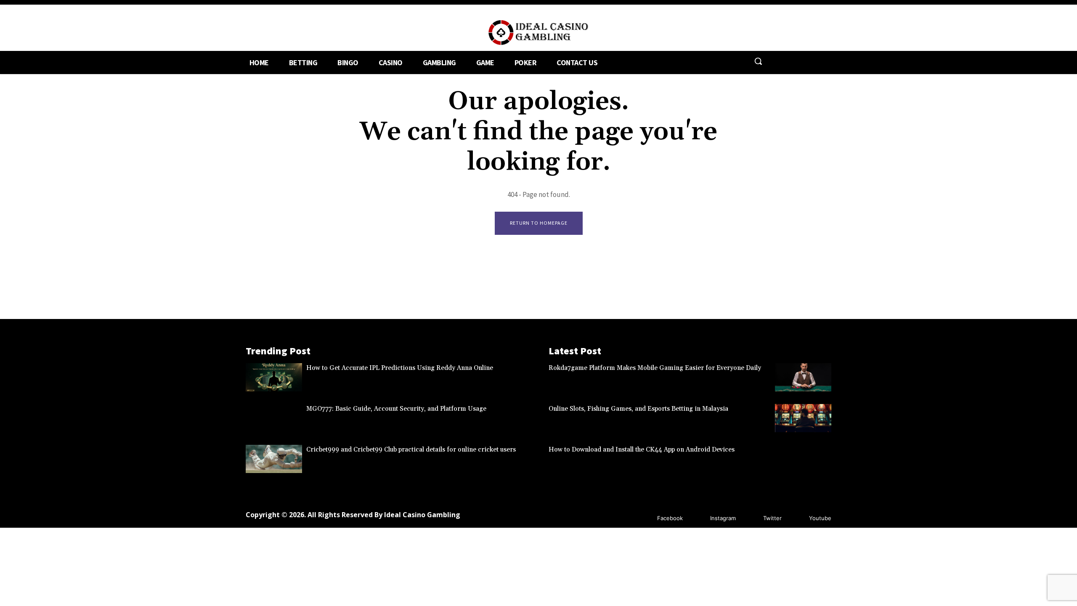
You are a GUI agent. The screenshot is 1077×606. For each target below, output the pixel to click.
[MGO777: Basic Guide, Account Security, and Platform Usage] (274, 418)
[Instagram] (697, 518)
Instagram (723, 518)
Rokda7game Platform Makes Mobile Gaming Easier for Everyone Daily (655, 368)
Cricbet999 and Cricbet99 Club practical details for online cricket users (411, 450)
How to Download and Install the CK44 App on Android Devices (642, 450)
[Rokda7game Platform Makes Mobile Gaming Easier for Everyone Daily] (803, 377)
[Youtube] (796, 518)
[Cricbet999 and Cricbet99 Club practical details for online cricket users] (274, 459)
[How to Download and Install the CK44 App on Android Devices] (803, 459)
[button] (758, 61)
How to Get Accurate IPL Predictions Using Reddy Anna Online (399, 368)
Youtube (820, 518)
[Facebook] (644, 518)
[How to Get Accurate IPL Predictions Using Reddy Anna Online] (274, 377)
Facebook (670, 518)
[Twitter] (750, 518)
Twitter (772, 518)
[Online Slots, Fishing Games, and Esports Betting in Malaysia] (803, 418)
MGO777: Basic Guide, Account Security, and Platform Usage (396, 409)
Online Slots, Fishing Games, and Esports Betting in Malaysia (638, 409)
